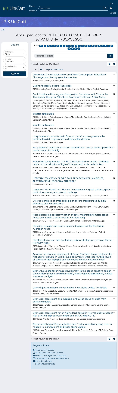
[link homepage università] (14, 8)
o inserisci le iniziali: (44, 56)
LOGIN (113, 13)
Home (32, 6)
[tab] (35, 69)
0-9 (41, 46)
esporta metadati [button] (53, 69)
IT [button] (111, 3)
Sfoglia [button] (32, 10)
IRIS (3, 29)
